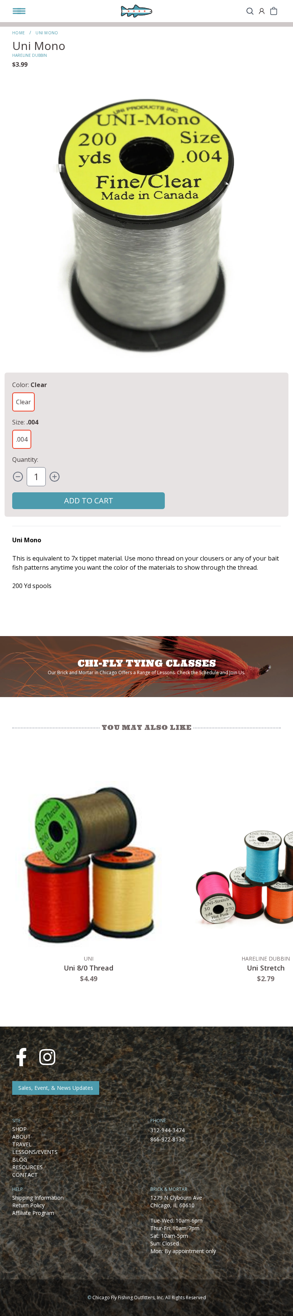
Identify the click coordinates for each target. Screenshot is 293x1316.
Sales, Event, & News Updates (55, 1087)
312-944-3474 (167, 1130)
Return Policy (28, 1205)
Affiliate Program (33, 1212)
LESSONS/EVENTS (35, 1151)
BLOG (19, 1159)
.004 (21, 439)
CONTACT (25, 1174)
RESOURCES (27, 1167)
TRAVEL (22, 1144)
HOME (18, 32)
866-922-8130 (167, 1139)
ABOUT (21, 1136)
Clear (23, 402)
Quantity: (25, 459)
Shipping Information (38, 1197)
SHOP (19, 1129)
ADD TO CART (88, 500)
